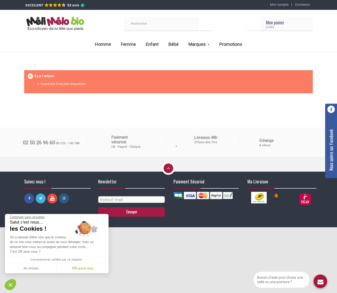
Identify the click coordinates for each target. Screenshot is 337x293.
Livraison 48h (205, 137)
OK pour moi (82, 268)
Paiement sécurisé (119, 139)
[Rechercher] (206, 24)
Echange (266, 140)
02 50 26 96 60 (39, 143)
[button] (10, 285)
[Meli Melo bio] (55, 24)
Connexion (302, 4)
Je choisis (30, 268)
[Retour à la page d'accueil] (29, 66)
